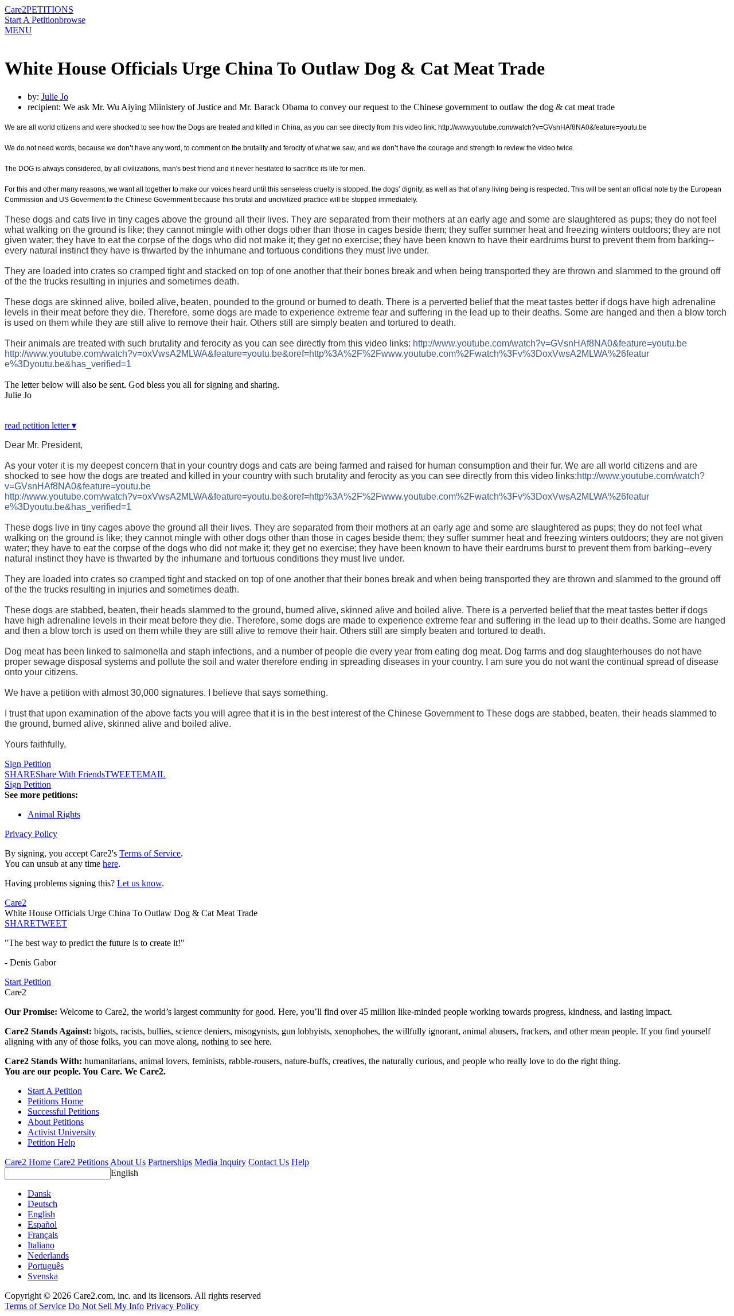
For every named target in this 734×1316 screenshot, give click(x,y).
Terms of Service (150, 853)
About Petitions (56, 1122)
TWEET (120, 774)
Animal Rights (54, 814)
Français (43, 1235)
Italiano (41, 1245)
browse (72, 20)
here (110, 864)
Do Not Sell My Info (106, 1306)
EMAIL (151, 774)
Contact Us (268, 1162)
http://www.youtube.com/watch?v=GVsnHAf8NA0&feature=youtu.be (550, 343)
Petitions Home (55, 1101)
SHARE (20, 923)
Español (42, 1224)
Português (46, 1266)
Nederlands (48, 1255)
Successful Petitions (63, 1111)
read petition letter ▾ (40, 425)
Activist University (62, 1132)
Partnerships (170, 1162)
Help (300, 1162)
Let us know (139, 883)
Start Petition (28, 982)
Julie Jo (54, 97)
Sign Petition (28, 764)
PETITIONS (49, 9)
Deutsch (42, 1204)
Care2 (15, 9)
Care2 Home (28, 1162)
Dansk (39, 1193)
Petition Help (51, 1142)
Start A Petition (32, 20)
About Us (128, 1162)
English (124, 1173)
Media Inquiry (220, 1162)
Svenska (43, 1276)
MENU (18, 30)
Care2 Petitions (80, 1162)
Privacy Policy (31, 834)
